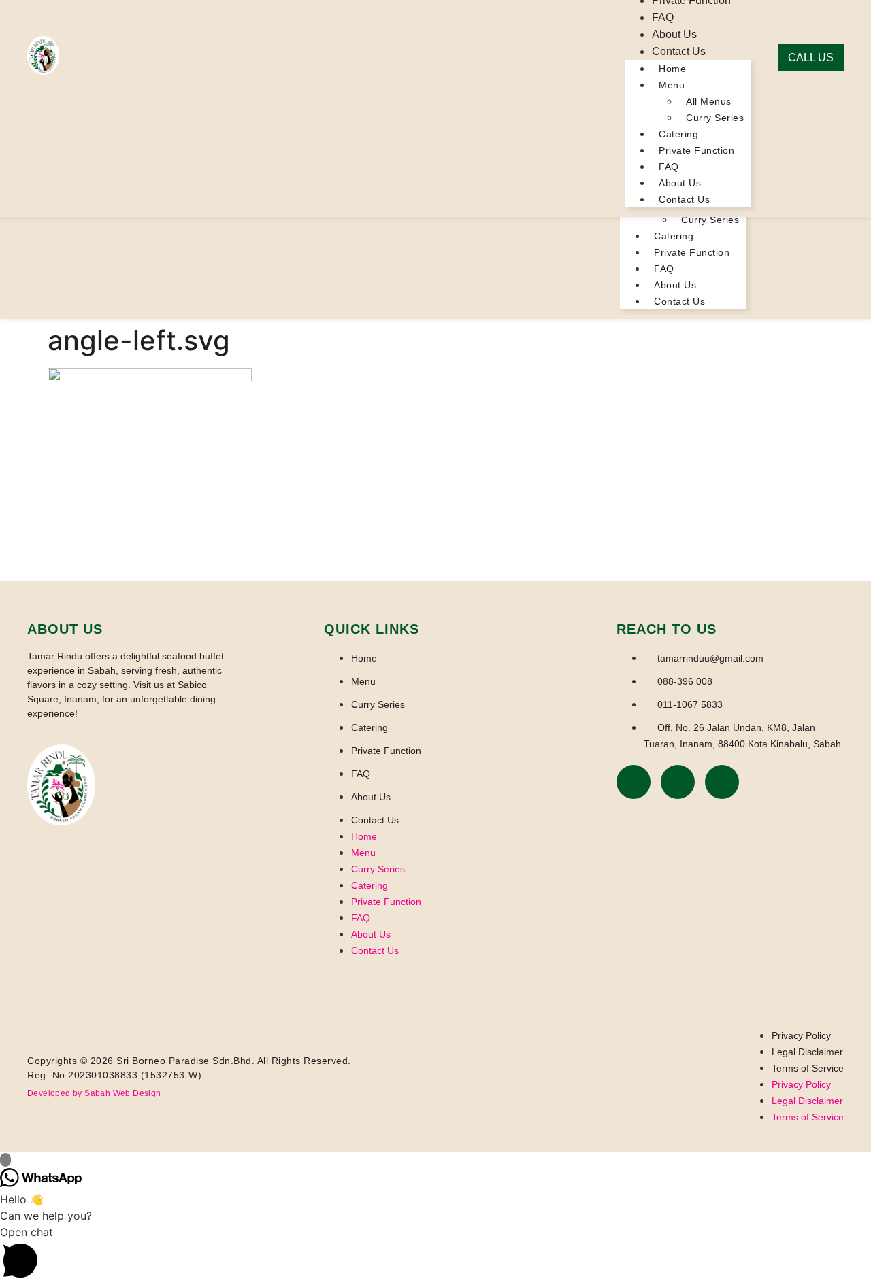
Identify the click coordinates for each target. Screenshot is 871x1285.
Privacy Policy (801, 1035)
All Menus (709, 101)
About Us (675, 284)
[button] (435, 1254)
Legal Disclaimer (807, 1051)
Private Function (691, 252)
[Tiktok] (722, 782)
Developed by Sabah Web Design (94, 1093)
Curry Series (710, 219)
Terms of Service (808, 1068)
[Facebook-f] (634, 782)
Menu (672, 85)
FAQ (664, 268)
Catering (673, 235)
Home (672, 68)
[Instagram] (678, 782)
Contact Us (679, 301)
